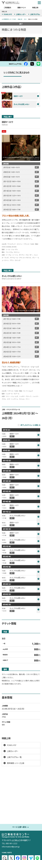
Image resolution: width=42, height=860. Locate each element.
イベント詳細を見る (21, 435)
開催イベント (21, 7)
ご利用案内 (7, 7)
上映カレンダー (21, 14)
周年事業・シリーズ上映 (15, 763)
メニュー (39, 2)
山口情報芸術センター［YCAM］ (9, 19)
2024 (25, 19)
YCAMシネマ (8, 14)
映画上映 (35, 7)
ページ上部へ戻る (19, 827)
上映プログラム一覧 (14, 757)
